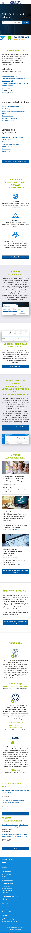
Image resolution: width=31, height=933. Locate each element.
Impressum (4, 867)
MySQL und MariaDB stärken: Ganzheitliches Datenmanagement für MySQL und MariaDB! (14, 835)
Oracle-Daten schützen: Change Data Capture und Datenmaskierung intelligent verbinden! (15, 826)
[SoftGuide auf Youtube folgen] (6, 903)
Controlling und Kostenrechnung (11, 78)
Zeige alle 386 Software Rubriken (15, 161)
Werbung (4, 876)
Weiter (15, 814)
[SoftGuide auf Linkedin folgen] (6, 899)
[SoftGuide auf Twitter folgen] (9, 899)
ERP (13, 92)
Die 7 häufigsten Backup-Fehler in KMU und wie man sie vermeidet (15, 791)
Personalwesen (6, 81)
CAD (20, 83)
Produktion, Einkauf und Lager (10, 83)
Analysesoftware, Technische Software (13, 137)
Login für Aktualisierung (7, 880)
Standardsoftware (7, 151)
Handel (4, 113)
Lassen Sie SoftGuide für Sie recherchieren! (15, 428)
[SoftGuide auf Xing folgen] (3, 903)
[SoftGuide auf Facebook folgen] (3, 899)
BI (21, 78)
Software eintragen (6, 874)
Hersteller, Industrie (7, 116)
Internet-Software (6, 139)
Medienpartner (5, 878)
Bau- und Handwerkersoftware (10, 106)
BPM (10, 92)
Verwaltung (5, 92)
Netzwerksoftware (7, 146)
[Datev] (7, 38)
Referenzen (4, 864)
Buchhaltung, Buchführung (9, 76)
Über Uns (4, 862)
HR (12, 81)
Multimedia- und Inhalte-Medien (10, 144)
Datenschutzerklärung (15, 929)
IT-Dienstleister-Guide (7, 911)
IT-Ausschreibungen (6, 886)
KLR (23, 78)
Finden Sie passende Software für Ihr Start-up (15, 622)
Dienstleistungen (6, 109)
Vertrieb (4, 90)
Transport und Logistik (8, 120)
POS (12, 90)
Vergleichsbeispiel (15, 366)
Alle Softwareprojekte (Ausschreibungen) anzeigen (15, 571)
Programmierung (6, 149)
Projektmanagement (7, 85)
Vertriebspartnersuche (7, 888)
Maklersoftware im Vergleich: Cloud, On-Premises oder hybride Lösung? (13, 801)
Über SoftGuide (15, 257)
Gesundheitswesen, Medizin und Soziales (13, 111)
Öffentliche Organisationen (9, 118)
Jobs (3, 865)
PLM (24, 83)
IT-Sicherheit (5, 142)
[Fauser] (19, 38)
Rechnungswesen (7, 88)
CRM (8, 90)
